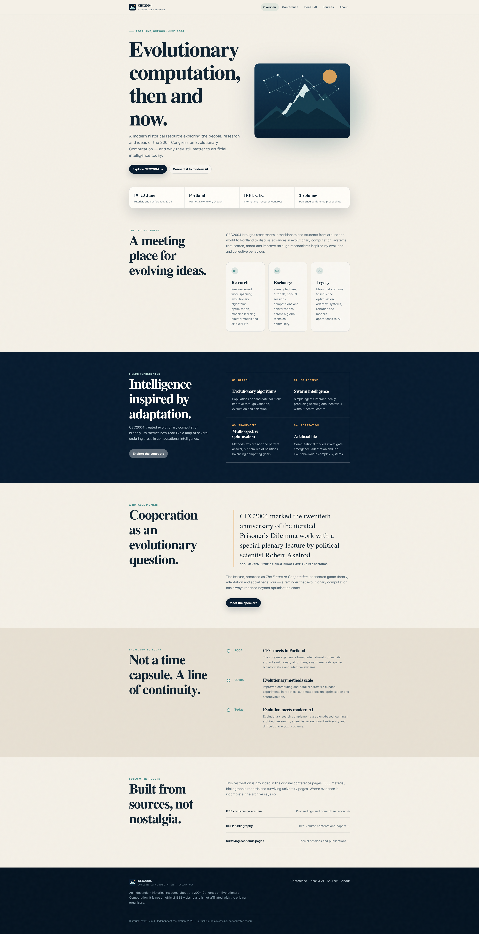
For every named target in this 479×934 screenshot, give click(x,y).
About (343, 7)
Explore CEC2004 (148, 169)
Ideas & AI (310, 7)
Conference (290, 7)
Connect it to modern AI (190, 169)
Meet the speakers (243, 603)
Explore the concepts (148, 453)
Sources (328, 7)
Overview (270, 7)
